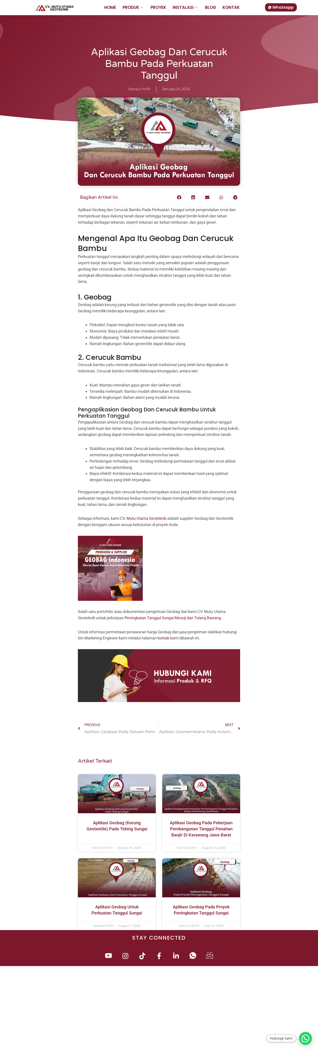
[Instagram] (125, 956)
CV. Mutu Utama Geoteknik (143, 518)
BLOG (210, 7)
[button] (179, 197)
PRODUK (131, 7)
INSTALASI (183, 7)
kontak (163, 638)
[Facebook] (159, 956)
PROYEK (158, 7)
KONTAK (231, 7)
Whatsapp (283, 7)
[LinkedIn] (176, 956)
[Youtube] (108, 956)
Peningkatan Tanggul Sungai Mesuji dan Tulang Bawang (173, 618)
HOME (110, 7)
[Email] (210, 956)
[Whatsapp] (193, 956)
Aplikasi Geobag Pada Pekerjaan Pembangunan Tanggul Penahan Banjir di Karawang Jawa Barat (201, 829)
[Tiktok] (142, 956)
